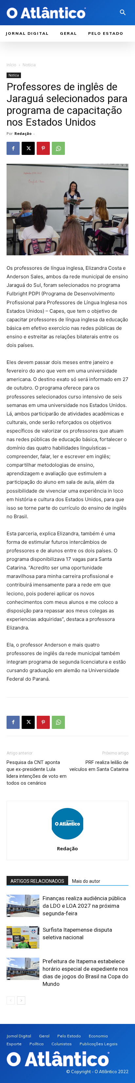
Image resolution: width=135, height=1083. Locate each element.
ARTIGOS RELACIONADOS (37, 881)
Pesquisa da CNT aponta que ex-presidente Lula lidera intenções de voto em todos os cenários (37, 772)
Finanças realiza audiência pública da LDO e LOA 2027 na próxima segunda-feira (84, 906)
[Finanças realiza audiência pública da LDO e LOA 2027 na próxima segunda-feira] (23, 906)
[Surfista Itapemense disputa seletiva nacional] (23, 937)
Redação (22, 133)
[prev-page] (11, 1000)
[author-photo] (67, 839)
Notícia (29, 65)
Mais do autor (86, 881)
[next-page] (21, 1000)
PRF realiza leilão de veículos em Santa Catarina (98, 765)
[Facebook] (13, 148)
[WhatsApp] (58, 148)
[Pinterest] (43, 148)
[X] (28, 148)
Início (11, 65)
